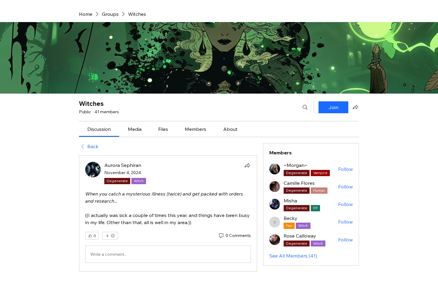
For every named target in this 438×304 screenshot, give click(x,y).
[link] (99, 129)
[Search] (305, 107)
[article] (168, 214)
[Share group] (355, 107)
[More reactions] (110, 236)
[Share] (247, 165)
